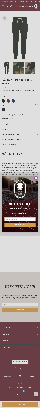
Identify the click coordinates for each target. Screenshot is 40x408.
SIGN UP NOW (20, 225)
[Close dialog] (36, 178)
